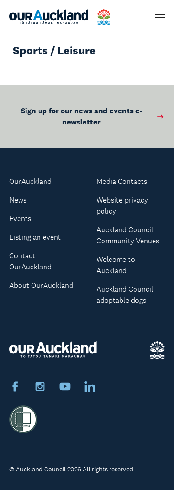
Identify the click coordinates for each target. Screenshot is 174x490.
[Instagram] (39, 387)
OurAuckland (30, 181)
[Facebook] (14, 387)
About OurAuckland (41, 285)
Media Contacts (122, 181)
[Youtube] (65, 387)
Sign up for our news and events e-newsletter (81, 116)
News (17, 200)
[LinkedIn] (90, 387)
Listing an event (35, 237)
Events (20, 218)
